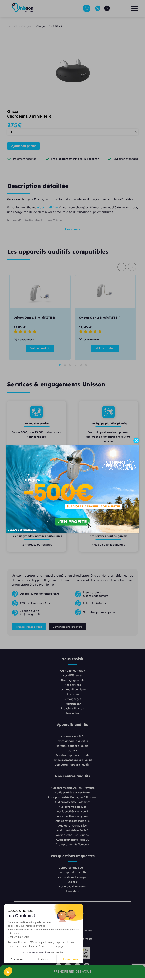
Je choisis (43, 958)
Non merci (17, 958)
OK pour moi (70, 958)
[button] (7, 971)
